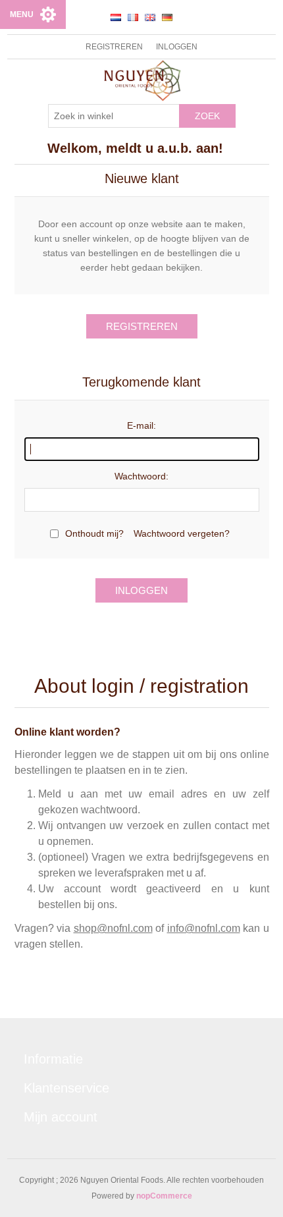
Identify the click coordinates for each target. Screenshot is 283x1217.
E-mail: (141, 425)
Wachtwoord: (141, 476)
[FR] (133, 17)
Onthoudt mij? (94, 533)
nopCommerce (164, 1196)
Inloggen (176, 46)
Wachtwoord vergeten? (182, 533)
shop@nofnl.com (113, 928)
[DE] (167, 17)
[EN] (150, 17)
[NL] (116, 17)
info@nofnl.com (203, 928)
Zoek (207, 116)
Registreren (114, 46)
